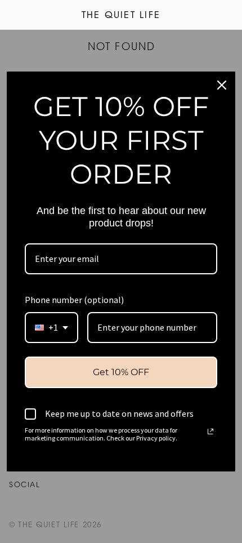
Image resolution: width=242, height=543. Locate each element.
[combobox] (51, 327)
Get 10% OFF (121, 372)
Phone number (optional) (74, 299)
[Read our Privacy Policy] (210, 431)
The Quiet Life (121, 15)
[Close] (221, 85)
